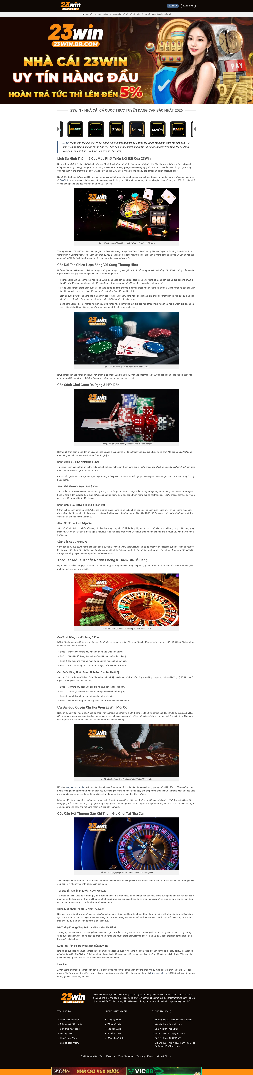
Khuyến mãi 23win (68, 1038)
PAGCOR (64, 180)
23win (65, 142)
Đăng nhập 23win (116, 1038)
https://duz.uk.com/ (159, 973)
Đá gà (147, 14)
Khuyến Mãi (157, 14)
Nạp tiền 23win (114, 1029)
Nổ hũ (125, 14)
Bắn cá (140, 14)
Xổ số (132, 14)
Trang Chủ (87, 14)
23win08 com (165, 1056)
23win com (111, 1056)
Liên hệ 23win (66, 1033)
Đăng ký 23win (114, 1019)
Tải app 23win (114, 1024)
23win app (140, 1056)
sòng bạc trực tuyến (74, 787)
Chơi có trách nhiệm (69, 1043)
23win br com (185, 1019)
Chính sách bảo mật (69, 1019)
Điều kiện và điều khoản (71, 1024)
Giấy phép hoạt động (70, 1029)
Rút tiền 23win (114, 1033)
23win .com (152, 1056)
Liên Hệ (167, 14)
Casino (97, 14)
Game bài (117, 14)
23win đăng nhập (126, 1056)
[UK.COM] (70, 6)
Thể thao (106, 14)
